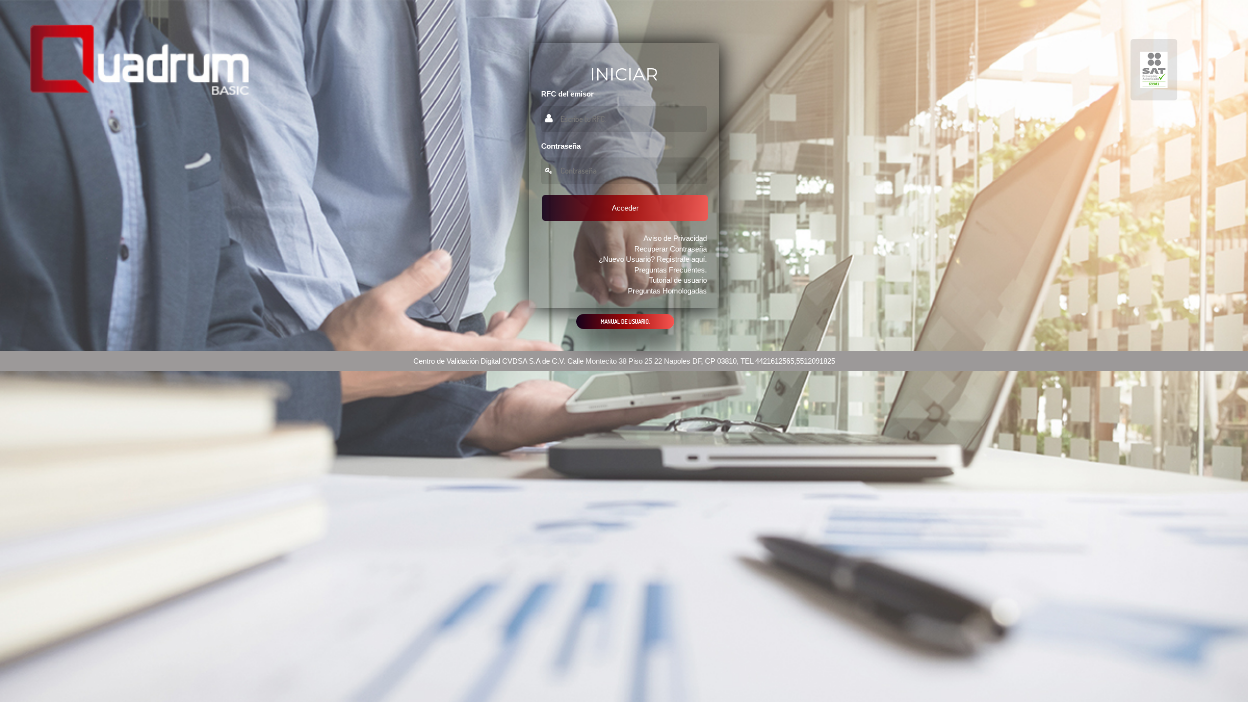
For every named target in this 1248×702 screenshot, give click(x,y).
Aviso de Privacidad (675, 238)
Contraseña (561, 146)
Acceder (625, 208)
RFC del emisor (567, 94)
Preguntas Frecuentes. (670, 270)
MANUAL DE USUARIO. (625, 321)
